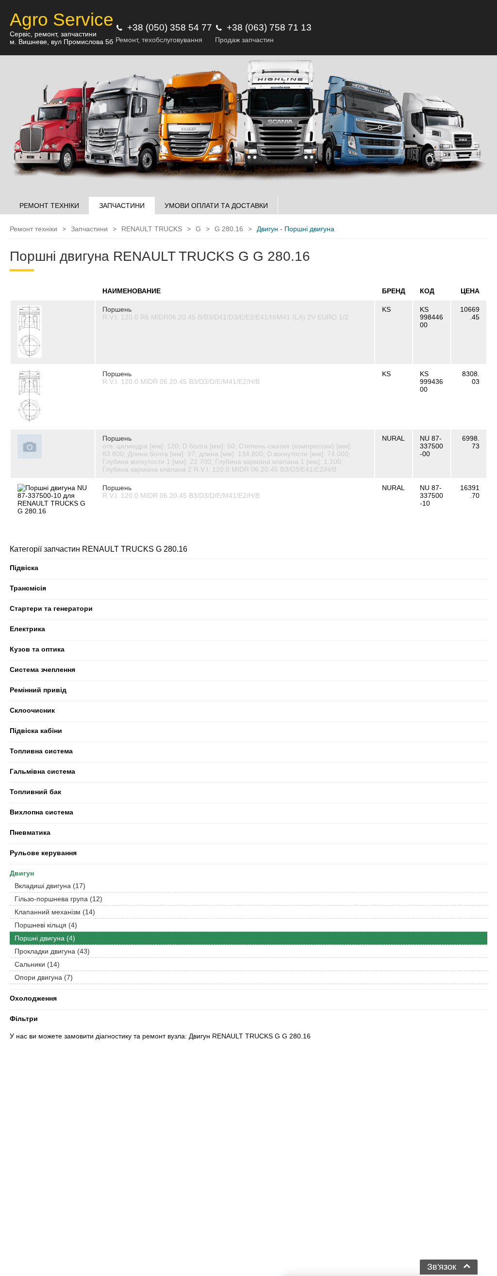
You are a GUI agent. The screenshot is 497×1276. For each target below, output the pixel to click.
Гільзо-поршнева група (58, 899)
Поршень (117, 309)
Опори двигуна (44, 977)
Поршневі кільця (46, 925)
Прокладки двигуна (52, 951)
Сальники (37, 964)
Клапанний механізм (55, 912)
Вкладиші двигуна (50, 886)
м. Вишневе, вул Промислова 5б (61, 42)
